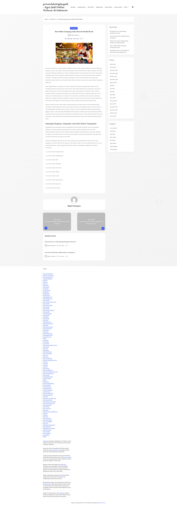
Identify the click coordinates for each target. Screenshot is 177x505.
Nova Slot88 (46, 303)
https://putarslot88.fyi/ (49, 310)
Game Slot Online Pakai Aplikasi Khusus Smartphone (60, 252)
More (125, 7)
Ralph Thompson (75, 35)
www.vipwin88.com (48, 277)
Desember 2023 (114, 70)
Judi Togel (112, 134)
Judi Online (113, 131)
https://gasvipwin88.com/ (49, 398)
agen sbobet (46, 435)
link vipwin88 (46, 431)
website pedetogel (47, 278)
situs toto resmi (47, 408)
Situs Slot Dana (47, 378)
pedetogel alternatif (48, 323)
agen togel (45, 410)
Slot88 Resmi (46, 293)
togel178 (45, 280)
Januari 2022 (113, 116)
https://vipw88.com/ (48, 393)
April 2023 (112, 94)
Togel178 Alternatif (48, 390)
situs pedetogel (47, 426)
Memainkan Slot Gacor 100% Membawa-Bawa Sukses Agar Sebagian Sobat (120, 51)
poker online (46, 287)
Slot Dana (45, 416)
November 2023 (114, 73)
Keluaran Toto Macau (48, 275)
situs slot (45, 355)
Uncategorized (113, 149)
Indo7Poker (46, 285)
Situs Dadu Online (66, 457)
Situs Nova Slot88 (47, 305)
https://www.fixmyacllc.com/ (50, 372)
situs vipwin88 (46, 385)
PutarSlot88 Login (47, 297)
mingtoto (45, 415)
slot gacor (45, 423)
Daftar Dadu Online (48, 327)
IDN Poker (63, 464)
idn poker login (47, 290)
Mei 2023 (112, 91)
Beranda (73, 7)
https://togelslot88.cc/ (48, 383)
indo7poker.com (47, 337)
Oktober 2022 (113, 113)
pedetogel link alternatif (49, 425)
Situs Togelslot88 (47, 353)
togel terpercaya (47, 430)
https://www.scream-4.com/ (50, 345)
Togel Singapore (114, 146)
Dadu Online (46, 318)
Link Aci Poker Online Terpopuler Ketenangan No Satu (118, 46)
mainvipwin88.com (48, 395)
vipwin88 (45, 363)
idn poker (45, 365)
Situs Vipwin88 (47, 433)
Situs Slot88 (46, 375)
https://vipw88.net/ (48, 370)
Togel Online (99, 7)
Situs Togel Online (47, 400)
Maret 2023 (113, 97)
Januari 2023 (113, 104)
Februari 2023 (113, 101)
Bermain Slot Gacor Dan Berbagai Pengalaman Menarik (60, 242)
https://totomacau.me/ (49, 403)
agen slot (45, 348)
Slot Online (91, 7)
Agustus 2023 (113, 82)
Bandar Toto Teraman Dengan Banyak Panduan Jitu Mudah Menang (119, 41)
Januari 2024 (113, 67)
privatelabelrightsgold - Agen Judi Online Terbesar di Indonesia (55, 7)
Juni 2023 (112, 88)
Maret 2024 (113, 64)
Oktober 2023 (113, 76)
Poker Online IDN (47, 328)
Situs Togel (46, 357)
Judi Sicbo (45, 320)
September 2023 (114, 79)
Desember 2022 (114, 107)
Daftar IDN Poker (47, 352)
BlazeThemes (102, 502)
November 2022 (114, 110)
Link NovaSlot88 (47, 313)
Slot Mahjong (46, 295)
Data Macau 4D (47, 322)
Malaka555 (46, 382)
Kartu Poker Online (47, 333)
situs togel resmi (47, 405)
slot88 (44, 338)
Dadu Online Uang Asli (55, 450)
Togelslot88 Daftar (47, 335)
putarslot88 (46, 347)
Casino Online (118, 7)
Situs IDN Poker (47, 484)
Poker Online (108, 7)
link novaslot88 (47, 418)
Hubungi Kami (82, 7)
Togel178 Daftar (47, 386)
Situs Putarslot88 (47, 420)
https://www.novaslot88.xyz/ (50, 411)
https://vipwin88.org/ (48, 373)
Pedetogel (45, 441)
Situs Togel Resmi (47, 358)
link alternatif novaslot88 (49, 401)
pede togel (45, 325)
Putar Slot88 (46, 300)
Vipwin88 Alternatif (48, 273)
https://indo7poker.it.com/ (49, 302)
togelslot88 (46, 350)
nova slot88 (46, 343)
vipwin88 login (46, 391)
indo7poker (46, 288)
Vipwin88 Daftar (47, 388)
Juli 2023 (112, 85)
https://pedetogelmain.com (50, 360)
